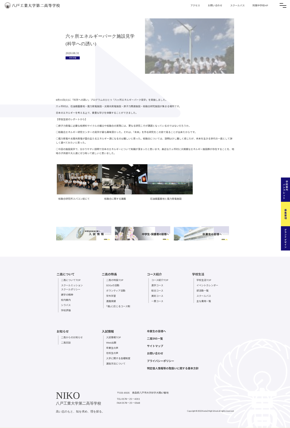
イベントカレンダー (207, 285)
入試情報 (108, 331)
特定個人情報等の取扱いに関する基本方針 (173, 368)
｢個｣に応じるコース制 (118, 306)
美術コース (157, 295)
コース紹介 (154, 274)
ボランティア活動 (115, 290)
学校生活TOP (204, 280)
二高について (66, 274)
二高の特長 (109, 274)
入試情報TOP (113, 337)
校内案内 (66, 299)
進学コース (157, 285)
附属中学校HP (260, 5)
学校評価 (66, 310)
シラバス (66, 305)
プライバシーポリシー (160, 361)
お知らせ (63, 331)
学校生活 (198, 274)
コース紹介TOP (159, 280)
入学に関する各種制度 (118, 358)
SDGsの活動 (112, 285)
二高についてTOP (71, 280)
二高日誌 (66, 342)
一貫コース (157, 301)
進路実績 (111, 301)
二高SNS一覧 (155, 338)
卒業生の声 (112, 347)
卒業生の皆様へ (156, 331)
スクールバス (237, 5)
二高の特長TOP (114, 280)
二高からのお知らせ (72, 337)
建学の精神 (67, 294)
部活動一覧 (203, 290)
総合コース (157, 290)
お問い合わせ (215, 5)
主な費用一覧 (204, 301)
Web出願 (111, 342)
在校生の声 (112, 353)
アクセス (195, 5)
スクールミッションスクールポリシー (72, 287)
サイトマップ (155, 346)
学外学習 (111, 295)
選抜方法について (116, 363)
